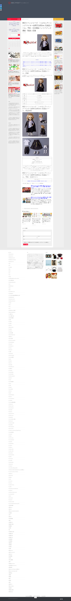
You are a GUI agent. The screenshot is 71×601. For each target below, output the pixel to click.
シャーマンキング (11, 398)
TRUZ (9, 304)
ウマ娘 (10, 351)
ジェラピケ (10, 400)
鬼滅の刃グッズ (39, 267)
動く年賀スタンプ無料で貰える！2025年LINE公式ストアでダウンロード (13, 72)
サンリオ (10, 396)
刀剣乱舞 (10, 512)
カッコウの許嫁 (11, 357)
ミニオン (10, 486)
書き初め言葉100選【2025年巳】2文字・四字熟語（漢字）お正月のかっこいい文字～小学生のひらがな (14, 60)
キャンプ (10, 362)
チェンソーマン (11, 428)
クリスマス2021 (11, 372)
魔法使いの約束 (11, 589)
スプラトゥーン (11, 415)
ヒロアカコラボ (29, 259)
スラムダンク (11, 417)
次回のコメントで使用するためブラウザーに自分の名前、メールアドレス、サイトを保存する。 (36, 242)
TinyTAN (10, 302)
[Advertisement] (35, 12)
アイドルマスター (11, 342)
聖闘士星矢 (10, 567)
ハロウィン (10, 447)
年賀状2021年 (11, 533)
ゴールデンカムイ (11, 394)
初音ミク (10, 516)
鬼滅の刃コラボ (30, 268)
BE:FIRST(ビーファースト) (12, 259)
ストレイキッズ (11, 407)
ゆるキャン (10, 336)
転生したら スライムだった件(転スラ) (14, 569)
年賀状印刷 (10, 539)
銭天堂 (10, 580)
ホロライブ (10, 473)
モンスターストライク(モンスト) (13, 488)
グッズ (10, 379)
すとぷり (10, 325)
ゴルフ (10, 392)
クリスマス (10, 370)
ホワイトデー (11, 475)
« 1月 (9, 48)
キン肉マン (10, 368)
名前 (23, 236)
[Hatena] (1, 8)
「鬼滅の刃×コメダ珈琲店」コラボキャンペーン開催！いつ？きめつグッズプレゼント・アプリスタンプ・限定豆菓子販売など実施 (58, 91)
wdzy (9, 308)
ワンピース (10, 499)
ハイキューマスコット (32, 258)
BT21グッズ (31, 253)
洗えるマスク (36, 266)
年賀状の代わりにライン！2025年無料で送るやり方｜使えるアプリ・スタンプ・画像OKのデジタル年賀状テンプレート (14, 96)
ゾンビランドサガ (11, 422)
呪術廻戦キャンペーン (38, 261)
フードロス (10, 460)
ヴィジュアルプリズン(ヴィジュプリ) (14, 503)
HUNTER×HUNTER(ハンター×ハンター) (14, 278)
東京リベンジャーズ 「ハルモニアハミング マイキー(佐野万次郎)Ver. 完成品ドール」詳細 (37, 61)
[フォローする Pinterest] (19, 19)
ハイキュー (10, 445)
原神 (9, 520)
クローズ (10, 377)
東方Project (10, 554)
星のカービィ (11, 550)
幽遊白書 (10, 542)
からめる (10, 321)
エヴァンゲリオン (11, 355)
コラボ (10, 385)
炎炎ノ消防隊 (11, 559)
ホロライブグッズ (34, 259)
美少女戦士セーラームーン (13, 565)
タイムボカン (11, 424)
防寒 (9, 582)
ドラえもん (10, 441)
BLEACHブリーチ (11, 261)
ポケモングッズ (38, 259)
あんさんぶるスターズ (12, 312)
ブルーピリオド (11, 462)
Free (9, 274)
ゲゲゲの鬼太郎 (11, 381)
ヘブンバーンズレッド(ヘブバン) (13, 471)
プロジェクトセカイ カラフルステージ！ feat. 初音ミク (16, 469)
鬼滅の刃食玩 (41, 268)
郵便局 (10, 576)
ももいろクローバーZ (12, 334)
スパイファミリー (11, 413)
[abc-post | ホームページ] (14, 3)
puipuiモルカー (11, 293)
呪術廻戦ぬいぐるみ (32, 261)
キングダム (10, 364)
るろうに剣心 (11, 338)
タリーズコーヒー (11, 426)
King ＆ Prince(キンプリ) (12, 282)
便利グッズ (10, 507)
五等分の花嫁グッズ (32, 260)
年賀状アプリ (15, 93)
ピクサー (10, 456)
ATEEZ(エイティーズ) (12, 257)
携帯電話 (10, 544)
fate (9, 272)
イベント (10, 347)
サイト (24, 239)
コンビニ (10, 387)
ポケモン (10, 477)
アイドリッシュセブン (12, 340)
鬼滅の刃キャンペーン (32, 267)
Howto (10, 276)
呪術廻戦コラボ (37, 262)
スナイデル (10, 409)
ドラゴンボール (11, 443)
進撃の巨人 (10, 572)
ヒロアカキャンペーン (37, 258)
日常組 (10, 548)
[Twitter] (1, 7)
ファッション (11, 458)
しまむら (10, 323)
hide (37, 59)
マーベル (10, 482)
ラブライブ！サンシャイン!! (13, 492)
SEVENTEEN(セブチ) (11, 297)
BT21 (9, 263)
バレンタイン (11, 452)
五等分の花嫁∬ (11, 505)
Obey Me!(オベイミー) (12, 291)
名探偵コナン (11, 522)
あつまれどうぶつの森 (12, 310)
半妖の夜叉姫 (11, 518)
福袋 (9, 561)
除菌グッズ (10, 584)
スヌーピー (10, 411)
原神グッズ (36, 260)
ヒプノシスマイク (11, 454)
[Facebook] (1, 5)
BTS (9, 265)
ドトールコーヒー (11, 439)
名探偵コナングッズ (40, 260)
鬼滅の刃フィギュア (36, 268)
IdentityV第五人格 (11, 280)
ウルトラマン (11, 353)
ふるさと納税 (11, 332)
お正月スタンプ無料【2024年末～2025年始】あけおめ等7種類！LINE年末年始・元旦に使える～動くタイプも (14, 118)
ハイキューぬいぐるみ (37, 257)
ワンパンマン (11, 497)
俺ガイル (10, 509)
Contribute (10, 267)
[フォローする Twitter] (18, 19)
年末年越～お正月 (11, 531)
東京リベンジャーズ (25, 19)
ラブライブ (10, 490)
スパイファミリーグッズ (37, 256)
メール (38, 236)
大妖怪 (10, 527)
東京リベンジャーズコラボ (31, 266)
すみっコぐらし (11, 327)
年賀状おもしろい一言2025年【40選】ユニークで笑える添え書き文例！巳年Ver (13, 83)
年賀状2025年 (11, 70)
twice (9, 306)
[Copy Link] (1, 10)
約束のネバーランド (12, 563)
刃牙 (9, 514)
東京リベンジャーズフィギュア (34, 208)
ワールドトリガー (11, 501)
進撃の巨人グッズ (39, 266)
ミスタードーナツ (11, 484)
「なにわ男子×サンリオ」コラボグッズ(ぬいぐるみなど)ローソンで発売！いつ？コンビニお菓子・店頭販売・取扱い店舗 (58, 62)
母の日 (10, 557)
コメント (24, 230)
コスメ (10, 383)
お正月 (10, 319)
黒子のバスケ (11, 591)
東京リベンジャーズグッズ (27, 208)
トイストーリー (11, 437)
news (9, 70)
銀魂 (9, 578)
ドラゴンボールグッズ (32, 257)
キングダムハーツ (11, 366)
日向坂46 (10, 546)
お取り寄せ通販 (11, 317)
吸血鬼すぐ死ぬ (11, 524)
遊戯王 (10, 574)
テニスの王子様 (11, 432)
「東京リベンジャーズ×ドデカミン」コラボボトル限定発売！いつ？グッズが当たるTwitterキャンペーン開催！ (26, 220)
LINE (8, 93)
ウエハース (10, 349)
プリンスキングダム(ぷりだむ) (13, 467)
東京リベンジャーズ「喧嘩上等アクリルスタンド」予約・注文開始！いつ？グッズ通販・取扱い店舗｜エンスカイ (46, 220)
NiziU (9, 289)
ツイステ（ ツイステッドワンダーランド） (15, 430)
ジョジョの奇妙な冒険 (12, 402)
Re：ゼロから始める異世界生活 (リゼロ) (14, 295)
